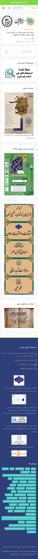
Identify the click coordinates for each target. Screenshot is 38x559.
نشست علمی (31, 511)
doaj (12, 469)
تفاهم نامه (20, 488)
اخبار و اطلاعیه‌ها (29, 29)
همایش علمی (31, 522)
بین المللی (32, 482)
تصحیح (13, 485)
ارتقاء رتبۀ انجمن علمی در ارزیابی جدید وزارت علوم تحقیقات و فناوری (20, 33)
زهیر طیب (23, 498)
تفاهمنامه (11, 488)
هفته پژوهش (31, 514)
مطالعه (33, 504)
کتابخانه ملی (31, 529)
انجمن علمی (25, 472)
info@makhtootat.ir (17, 2)
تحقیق (15, 482)
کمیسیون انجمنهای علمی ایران (15, 529)
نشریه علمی (9, 508)
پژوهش (21, 522)
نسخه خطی (31, 508)
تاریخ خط (23, 482)
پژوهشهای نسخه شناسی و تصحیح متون (22, 525)
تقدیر (13, 491)
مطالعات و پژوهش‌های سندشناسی (14, 501)
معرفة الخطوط (23, 504)
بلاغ (10, 478)
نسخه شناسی (20, 508)
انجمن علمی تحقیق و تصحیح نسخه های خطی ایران (19, 475)
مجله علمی (31, 501)
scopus (5, 469)
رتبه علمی (32, 498)
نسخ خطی (13, 504)
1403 (33, 469)
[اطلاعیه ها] (9, 8)
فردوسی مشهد (12, 498)
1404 (27, 469)
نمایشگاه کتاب (19, 511)
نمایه (10, 511)
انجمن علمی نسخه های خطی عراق (24, 478)
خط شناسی (31, 495)
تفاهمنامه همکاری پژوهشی (26, 491)
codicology (19, 469)
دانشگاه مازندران (20, 495)
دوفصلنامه (9, 495)
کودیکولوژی (31, 532)
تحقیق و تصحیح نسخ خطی (26, 485)
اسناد (33, 472)
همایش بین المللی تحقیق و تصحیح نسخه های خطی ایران (19, 518)
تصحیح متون (31, 488)
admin (18, 42)
